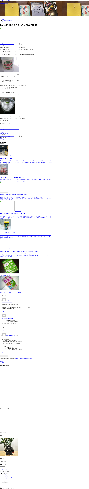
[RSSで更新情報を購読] (1, 138)
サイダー (2, 133)
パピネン (8, 300)
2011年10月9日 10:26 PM (7, 337)
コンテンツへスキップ (5, 0)
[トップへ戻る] (0, 487)
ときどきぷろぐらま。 (11, 335)
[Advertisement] (10, 377)
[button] (21, 44)
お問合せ (7, 475)
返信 (3, 311)
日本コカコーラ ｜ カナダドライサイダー (9, 129)
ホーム (6, 474)
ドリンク (2, 132)
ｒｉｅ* (7, 317)
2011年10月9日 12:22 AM (7, 318)
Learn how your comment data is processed (23, 358)
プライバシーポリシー (10, 477)
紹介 (6, 478)
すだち (5, 116)
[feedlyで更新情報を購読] (0, 138)
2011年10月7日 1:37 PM (7, 302)
